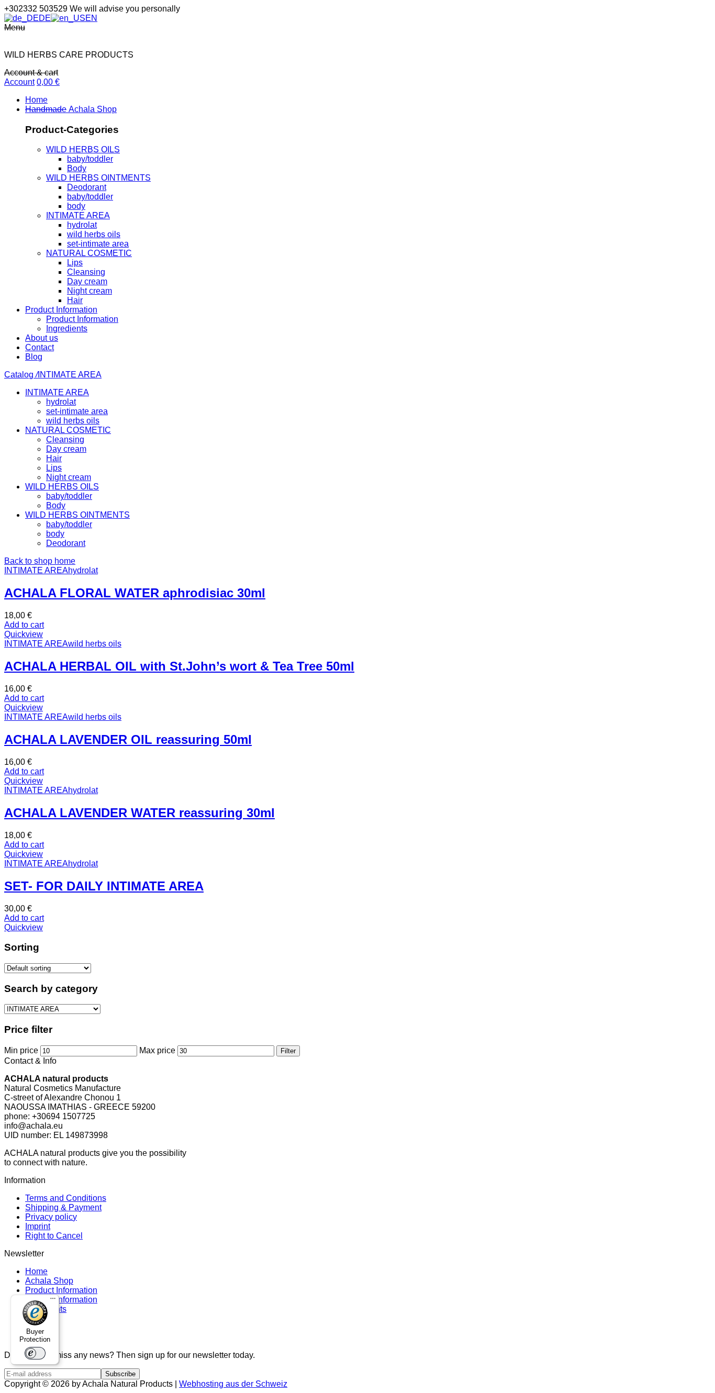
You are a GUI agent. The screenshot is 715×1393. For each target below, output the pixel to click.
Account (19, 81)
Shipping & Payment (63, 1207)
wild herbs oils (93, 234)
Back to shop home (39, 560)
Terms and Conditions (65, 1198)
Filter (288, 1051)
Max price (157, 1050)
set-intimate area (98, 243)
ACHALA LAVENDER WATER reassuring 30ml (139, 813)
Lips (75, 262)
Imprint (37, 1226)
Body (76, 168)
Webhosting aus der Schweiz (233, 1383)
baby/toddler (90, 158)
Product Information (61, 1290)
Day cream (87, 281)
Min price (21, 1050)
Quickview (23, 634)
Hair (75, 300)
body (76, 206)
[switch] (35, 1353)
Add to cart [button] (24, 624)
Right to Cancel (54, 1235)
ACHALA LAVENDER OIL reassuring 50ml (128, 739)
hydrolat (82, 224)
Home (36, 1271)
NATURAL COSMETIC (89, 253)
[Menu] (53, 1301)
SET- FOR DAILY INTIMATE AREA (104, 886)
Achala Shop (49, 1280)
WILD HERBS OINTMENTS (98, 177)
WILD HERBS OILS (83, 149)
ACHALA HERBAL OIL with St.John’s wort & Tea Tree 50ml (179, 666)
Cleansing (86, 272)
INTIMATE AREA (78, 215)
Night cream (89, 290)
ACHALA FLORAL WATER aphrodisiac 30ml (134, 593)
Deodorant (86, 187)
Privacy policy (51, 1216)
